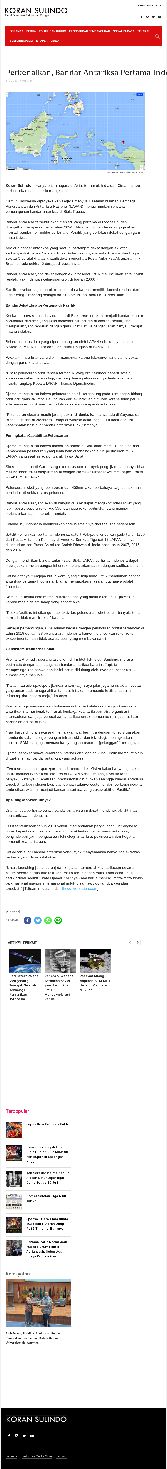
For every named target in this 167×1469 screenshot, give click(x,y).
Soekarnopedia (21, 40)
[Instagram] (147, 17)
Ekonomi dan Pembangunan (89, 31)
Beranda (16, 31)
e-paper (42, 40)
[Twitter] (153, 17)
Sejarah (143, 31)
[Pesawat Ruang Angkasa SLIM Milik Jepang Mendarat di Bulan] (95, 961)
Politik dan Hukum (52, 31)
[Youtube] (159, 17)
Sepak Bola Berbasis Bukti (47, 1124)
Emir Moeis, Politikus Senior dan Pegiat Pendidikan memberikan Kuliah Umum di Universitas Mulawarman (33, 1338)
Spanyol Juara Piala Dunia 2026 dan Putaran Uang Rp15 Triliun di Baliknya (47, 1224)
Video (55, 40)
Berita (31, 31)
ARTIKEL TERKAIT (22, 942)
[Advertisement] (75, 1053)
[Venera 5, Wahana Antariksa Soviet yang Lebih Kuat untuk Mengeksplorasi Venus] (60, 961)
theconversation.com (79, 888)
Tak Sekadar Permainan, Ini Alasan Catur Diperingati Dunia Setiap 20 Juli (48, 1178)
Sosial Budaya (123, 31)
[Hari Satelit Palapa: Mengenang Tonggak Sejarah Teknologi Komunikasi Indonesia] (25, 961)
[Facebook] (141, 17)
